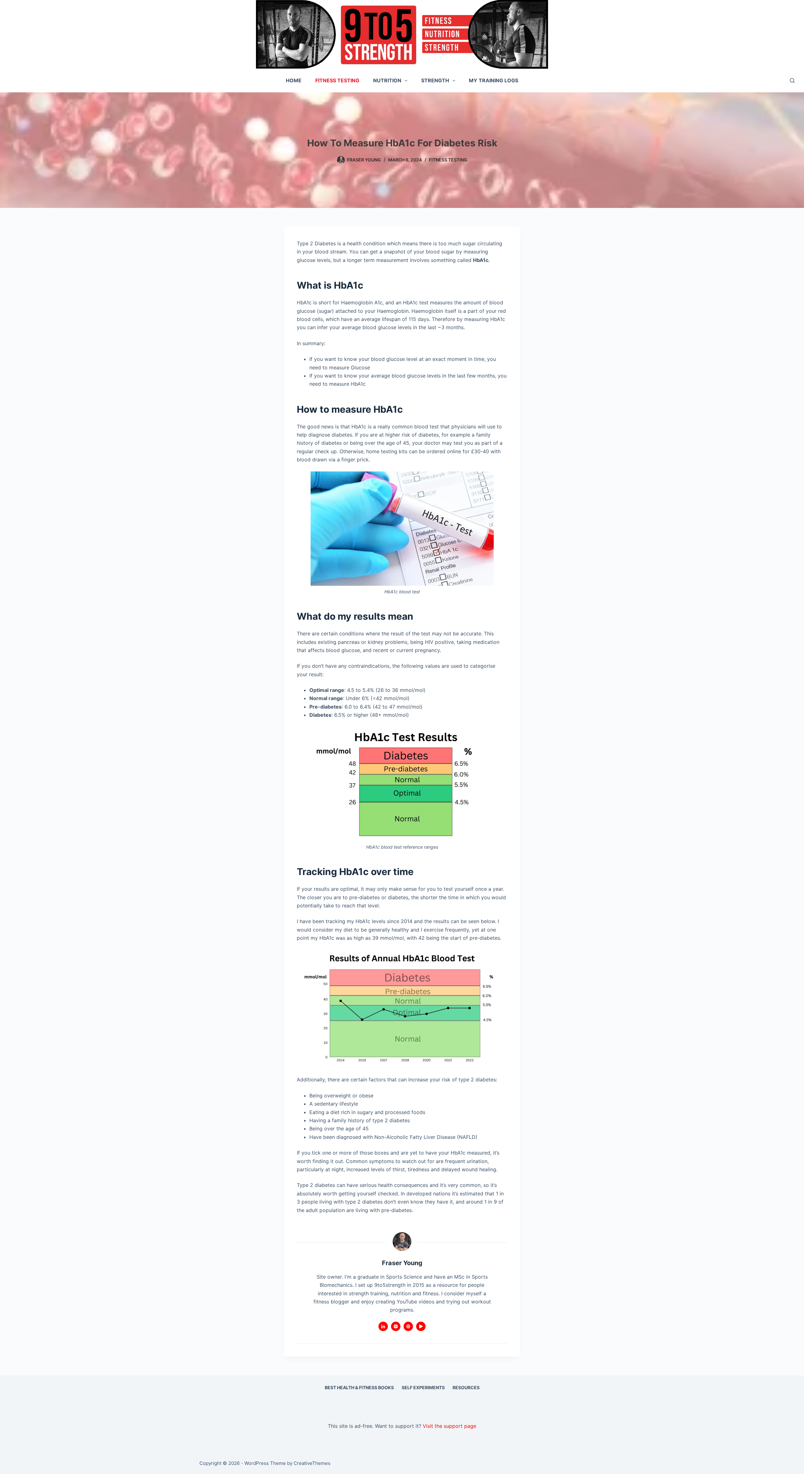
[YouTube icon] (421, 1326)
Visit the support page (449, 1426)
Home (294, 80)
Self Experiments (423, 1387)
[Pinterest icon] (408, 1326)
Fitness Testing (337, 80)
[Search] (792, 80)
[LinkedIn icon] (383, 1326)
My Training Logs (493, 80)
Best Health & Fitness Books (359, 1387)
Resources (466, 1387)
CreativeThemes (312, 1463)
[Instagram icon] (395, 1326)
